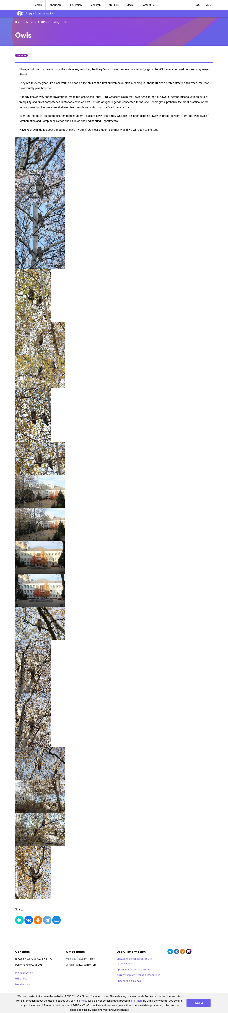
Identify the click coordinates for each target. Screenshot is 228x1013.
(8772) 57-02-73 (24, 958)
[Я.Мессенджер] (19, 920)
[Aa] (198, 5)
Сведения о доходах (129, 980)
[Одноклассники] (38, 920)
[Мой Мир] (56, 920)
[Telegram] (47, 920)
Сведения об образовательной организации (135, 961)
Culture (21, 55)
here (83, 1000)
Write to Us (21, 978)
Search (38, 5)
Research (95, 5)
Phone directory (24, 972)
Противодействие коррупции (134, 969)
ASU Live (113, 5)
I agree (198, 1002)
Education (76, 5)
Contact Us (148, 5)
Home (18, 22)
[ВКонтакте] (28, 920)
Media (130, 5)
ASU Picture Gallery (48, 22)
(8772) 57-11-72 (43, 958)
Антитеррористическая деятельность (139, 975)
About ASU (56, 5)
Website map (22, 984)
